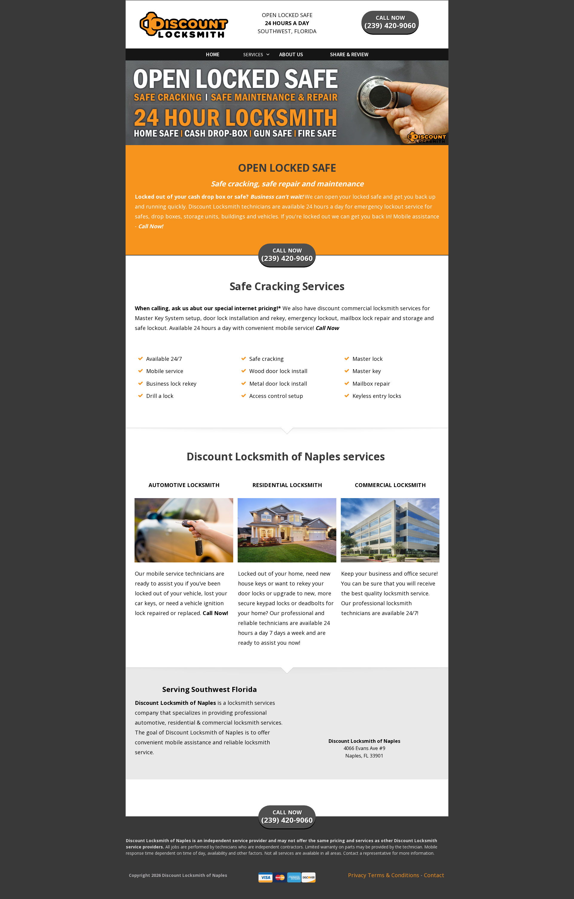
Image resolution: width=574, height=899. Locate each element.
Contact (434, 875)
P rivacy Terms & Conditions (383, 875)
